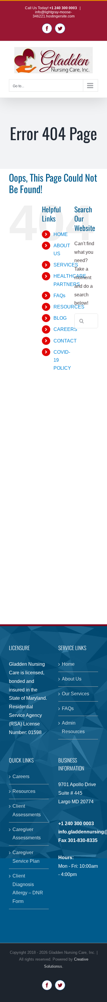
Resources (23, 791)
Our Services (75, 693)
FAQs (59, 295)
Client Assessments (26, 810)
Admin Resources (73, 727)
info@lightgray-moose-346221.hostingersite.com (54, 14)
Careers (20, 776)
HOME (61, 234)
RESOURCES (69, 306)
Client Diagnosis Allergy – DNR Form (27, 888)
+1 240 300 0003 (63, 8)
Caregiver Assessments (26, 834)
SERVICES (66, 264)
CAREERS (65, 329)
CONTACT (65, 340)
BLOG (60, 318)
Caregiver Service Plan (26, 857)
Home (68, 664)
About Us (71, 678)
